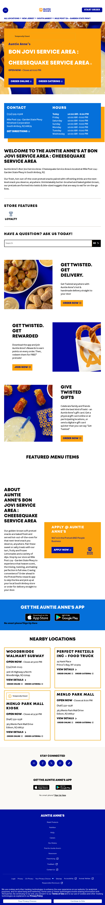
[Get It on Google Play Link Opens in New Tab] (67, 618)
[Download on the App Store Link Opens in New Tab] (37, 618)
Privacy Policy (36, 896)
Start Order (92, 10)
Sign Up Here (30, 623)
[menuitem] (52, 822)
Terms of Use (58, 894)
